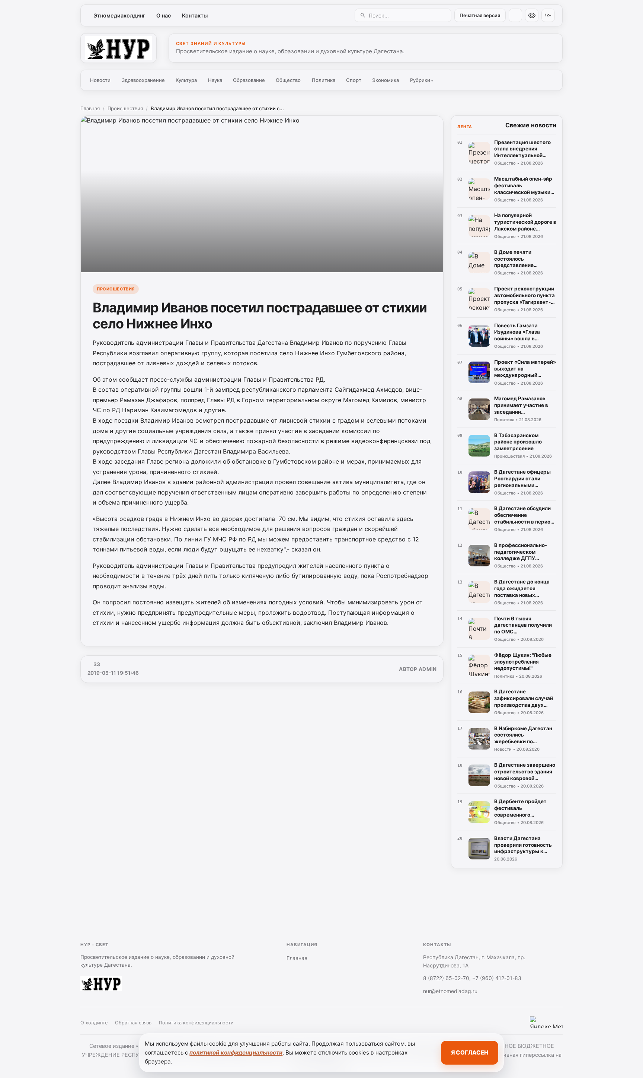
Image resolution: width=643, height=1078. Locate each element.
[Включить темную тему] (515, 15)
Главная (90, 108)
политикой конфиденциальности (235, 1052)
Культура (186, 80)
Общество (288, 80)
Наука (215, 80)
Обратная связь (133, 1022)
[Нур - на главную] (118, 48)
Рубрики (421, 80)
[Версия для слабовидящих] (531, 15)
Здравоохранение (143, 80)
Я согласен (469, 1052)
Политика (323, 80)
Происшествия (125, 108)
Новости (100, 80)
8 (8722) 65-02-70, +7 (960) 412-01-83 (472, 978)
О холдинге (94, 1022)
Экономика (385, 80)
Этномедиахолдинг (119, 15)
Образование (249, 80)
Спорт (353, 80)
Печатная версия (480, 15)
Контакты (195, 15)
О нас (163, 15)
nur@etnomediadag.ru (450, 991)
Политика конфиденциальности (196, 1022)
